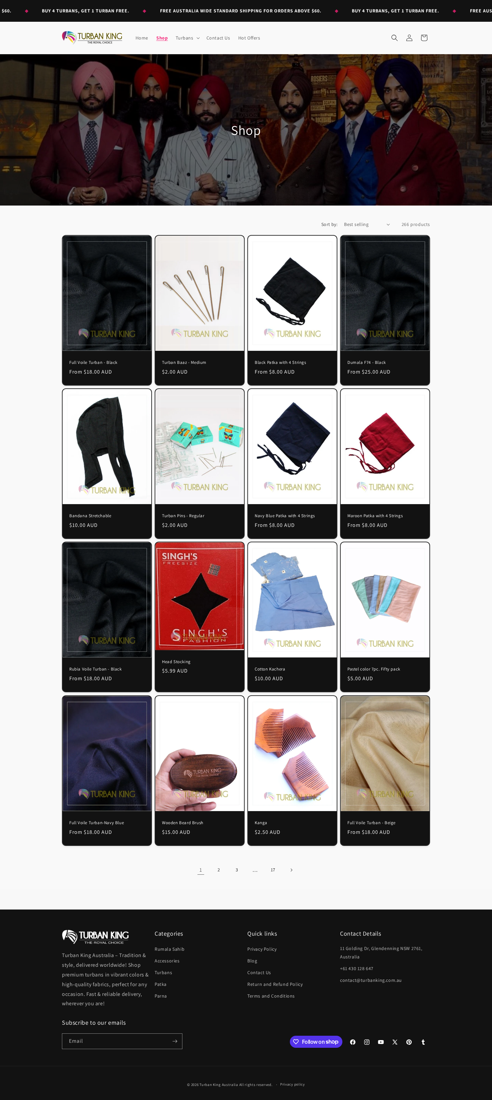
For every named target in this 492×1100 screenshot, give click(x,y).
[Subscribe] (174, 1041)
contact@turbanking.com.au (371, 980)
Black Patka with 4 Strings (280, 362)
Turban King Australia (218, 1084)
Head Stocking (176, 661)
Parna (161, 996)
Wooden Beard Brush (182, 823)
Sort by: (329, 224)
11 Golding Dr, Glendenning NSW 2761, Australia (381, 952)
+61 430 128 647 (357, 968)
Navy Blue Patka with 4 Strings (285, 516)
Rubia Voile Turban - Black (95, 669)
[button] (187, 38)
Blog (252, 961)
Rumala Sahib (169, 949)
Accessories (167, 961)
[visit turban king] (95, 937)
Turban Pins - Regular (183, 516)
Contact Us (259, 972)
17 (273, 870)
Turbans (163, 972)
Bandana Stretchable (90, 516)
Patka (161, 984)
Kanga (261, 823)
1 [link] (200, 869)
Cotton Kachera (270, 669)
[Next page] (291, 870)
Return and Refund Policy (275, 984)
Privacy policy (292, 1084)
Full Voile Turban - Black (93, 362)
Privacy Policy (261, 949)
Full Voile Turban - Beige (371, 823)
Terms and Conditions (271, 996)
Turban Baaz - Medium (184, 362)
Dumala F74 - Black (366, 362)
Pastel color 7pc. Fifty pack (373, 669)
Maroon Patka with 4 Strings (375, 516)
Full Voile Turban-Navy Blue (96, 823)
